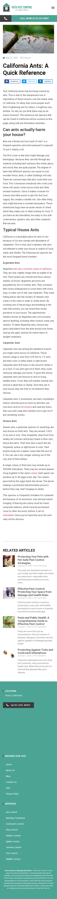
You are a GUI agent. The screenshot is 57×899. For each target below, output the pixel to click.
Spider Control (12, 841)
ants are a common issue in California (32, 268)
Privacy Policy (12, 793)
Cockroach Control (15, 823)
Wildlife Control (13, 859)
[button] (53, 7)
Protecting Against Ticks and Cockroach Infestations (35, 651)
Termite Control (13, 847)
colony (34, 473)
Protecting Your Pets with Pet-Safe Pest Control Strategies (33, 559)
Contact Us (11, 782)
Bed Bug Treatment (15, 818)
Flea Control (12, 829)
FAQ (8, 787)
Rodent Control (13, 835)
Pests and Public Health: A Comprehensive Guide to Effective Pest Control (33, 620)
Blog (8, 776)
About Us (10, 770)
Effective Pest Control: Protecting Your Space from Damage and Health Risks (35, 592)
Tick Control (11, 853)
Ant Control (11, 812)
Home (9, 764)
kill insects (26, 407)
